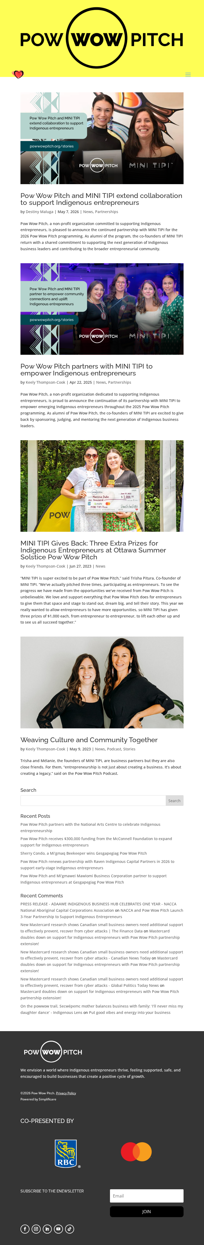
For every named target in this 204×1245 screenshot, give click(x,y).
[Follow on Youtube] (58, 1229)
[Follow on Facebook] (24, 1229)
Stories (129, 748)
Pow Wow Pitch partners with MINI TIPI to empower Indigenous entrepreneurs (86, 369)
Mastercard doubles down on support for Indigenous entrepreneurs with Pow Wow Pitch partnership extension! (100, 937)
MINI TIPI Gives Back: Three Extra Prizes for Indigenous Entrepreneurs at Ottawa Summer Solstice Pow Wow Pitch (93, 550)
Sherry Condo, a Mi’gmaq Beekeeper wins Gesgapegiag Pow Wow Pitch (83, 853)
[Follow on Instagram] (36, 1229)
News (88, 211)
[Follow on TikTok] (69, 1229)
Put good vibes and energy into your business (130, 1012)
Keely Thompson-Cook (45, 382)
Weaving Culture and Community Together (89, 740)
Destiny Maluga (39, 211)
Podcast (114, 748)
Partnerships (106, 211)
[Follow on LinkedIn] (47, 1229)
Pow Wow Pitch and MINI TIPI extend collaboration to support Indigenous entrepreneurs (101, 199)
